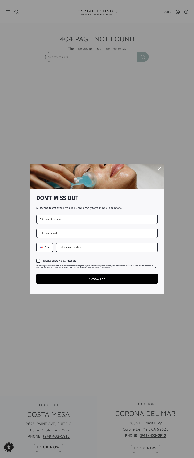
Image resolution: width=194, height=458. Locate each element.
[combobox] (44, 247)
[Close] (159, 168)
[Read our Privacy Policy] (155, 266)
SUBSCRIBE (97, 279)
